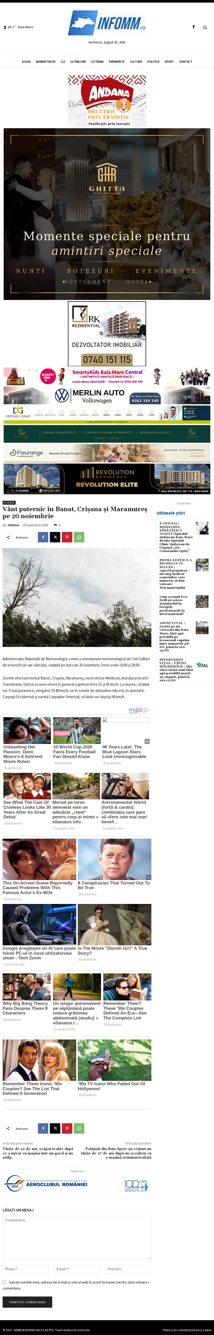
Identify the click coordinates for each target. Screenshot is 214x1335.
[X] (55, 537)
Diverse (9, 502)
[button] (204, 27)
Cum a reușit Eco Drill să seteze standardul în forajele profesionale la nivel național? (173, 605)
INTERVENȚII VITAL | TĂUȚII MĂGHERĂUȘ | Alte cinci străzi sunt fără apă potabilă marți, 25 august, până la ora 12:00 (176, 670)
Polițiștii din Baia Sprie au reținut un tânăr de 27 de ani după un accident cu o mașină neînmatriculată (116, 1153)
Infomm (13, 525)
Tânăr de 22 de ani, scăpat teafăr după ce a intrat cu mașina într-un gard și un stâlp (38, 1153)
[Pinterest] (67, 537)
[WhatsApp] (79, 537)
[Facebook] (193, 27)
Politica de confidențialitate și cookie (187, 1330)
